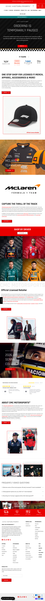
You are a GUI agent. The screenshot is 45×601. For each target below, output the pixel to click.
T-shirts (3, 545)
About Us (27, 545)
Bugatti (36, 532)
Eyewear (14, 557)
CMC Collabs (22, 13)
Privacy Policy (28, 554)
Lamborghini (37, 526)
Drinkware (15, 546)
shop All (5, 91)
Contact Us (22, 44)
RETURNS (40, 553)
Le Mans (36, 528)
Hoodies (3, 548)
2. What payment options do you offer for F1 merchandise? (17, 490)
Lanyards (15, 554)
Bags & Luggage (16, 548)
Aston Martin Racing (39, 530)
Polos (3, 546)
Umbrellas (15, 556)
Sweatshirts (4, 550)
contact (5, 421)
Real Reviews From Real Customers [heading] (10, 381)
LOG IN (40, 549)
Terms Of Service (29, 556)
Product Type (24, 9)
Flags (14, 552)
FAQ (26, 548)
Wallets (14, 559)
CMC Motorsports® (7, 595)
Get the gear (21, 231)
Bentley (36, 537)
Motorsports (17, 9)
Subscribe (6, 579)
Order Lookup (28, 546)
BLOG (39, 542)
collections (28, 524)
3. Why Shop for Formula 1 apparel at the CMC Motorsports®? (18, 495)
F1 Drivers (11, 9)
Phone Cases (15, 561)
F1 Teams (6, 9)
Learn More (5, 308)
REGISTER (40, 547)
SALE (29, 9)
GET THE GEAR (9, 367)
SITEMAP (40, 555)
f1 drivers (27, 522)
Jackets (3, 552)
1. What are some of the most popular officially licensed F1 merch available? (21, 486)
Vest (3, 554)
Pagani (36, 533)
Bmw (36, 524)
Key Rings (15, 550)
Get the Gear (6, 220)
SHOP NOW (9, 169)
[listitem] (11, 388)
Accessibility (28, 557)
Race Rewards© (34, 9)
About (39, 9)
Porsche (36, 522)
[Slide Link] (22, 504)
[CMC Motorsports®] (18, 5)
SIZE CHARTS (41, 551)
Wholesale (28, 550)
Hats (14, 545)
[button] (22, 16)
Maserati (37, 535)
